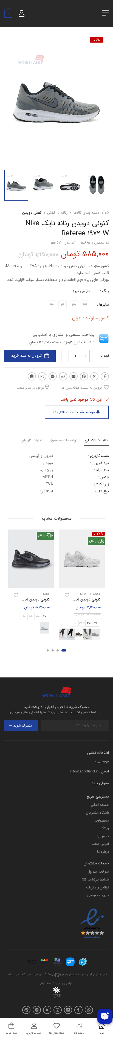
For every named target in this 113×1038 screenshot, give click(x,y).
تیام (42, 983)
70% (97, 40)
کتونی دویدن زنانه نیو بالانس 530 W (72, 599)
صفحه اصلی (100, 805)
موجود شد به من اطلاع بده (74, 412)
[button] (64, 650)
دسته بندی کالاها (86, 213)
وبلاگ (104, 828)
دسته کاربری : (98, 456)
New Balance (90, 594)
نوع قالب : (101, 491)
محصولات (102, 820)
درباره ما (103, 852)
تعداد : (103, 356)
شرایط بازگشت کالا (95, 879)
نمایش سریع (82, 583)
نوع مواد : (101, 470)
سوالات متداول (98, 872)
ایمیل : (104, 771)
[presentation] (101, 634)
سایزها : (103, 305)
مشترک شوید (23, 725)
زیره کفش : (100, 484)
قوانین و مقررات (97, 887)
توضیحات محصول (63, 440)
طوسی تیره (81, 291)
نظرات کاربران (31, 440)
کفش (51, 213)
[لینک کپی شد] (32, 376)
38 (89, 623)
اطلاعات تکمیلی (96, 440)
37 (95, 623)
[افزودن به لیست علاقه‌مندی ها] (67, 595)
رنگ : (104, 291)
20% (100, 534)
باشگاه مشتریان (97, 813)
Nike (46, 594)
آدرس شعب (100, 844)
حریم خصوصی (98, 895)
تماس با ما (101, 836)
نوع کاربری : (99, 463)
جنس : (103, 477)
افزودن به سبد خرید (26, 356)
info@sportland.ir (84, 771)
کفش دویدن (31, 213)
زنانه (64, 213)
